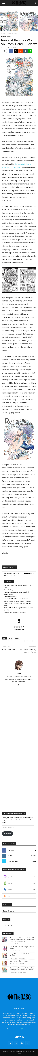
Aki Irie (10, 638)
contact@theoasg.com (23, 1029)
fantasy (17, 638)
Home (3, 33)
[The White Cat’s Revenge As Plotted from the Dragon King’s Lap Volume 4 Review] (4, 972)
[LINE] (30, 51)
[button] (3, 3)
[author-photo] (19, 670)
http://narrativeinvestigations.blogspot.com (19, 676)
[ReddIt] (20, 51)
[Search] (35, 3)
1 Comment (21, 951)
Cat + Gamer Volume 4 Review (19, 961)
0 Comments (23, 944)
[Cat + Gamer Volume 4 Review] (4, 965)
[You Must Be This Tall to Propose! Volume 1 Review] (4, 951)
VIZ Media (29, 641)
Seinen (22, 641)
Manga (16, 33)
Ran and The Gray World (10, 641)
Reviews (9, 33)
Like (34, 850)
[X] (16, 51)
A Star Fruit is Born (8, 650)
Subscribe (7, 834)
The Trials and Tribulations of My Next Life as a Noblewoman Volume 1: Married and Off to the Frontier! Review (22, 939)
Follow (33, 856)
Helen (5, 48)
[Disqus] (19, 722)
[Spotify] (22, 1043)
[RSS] (16, 1043)
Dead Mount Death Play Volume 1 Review (28, 651)
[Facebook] (11, 51)
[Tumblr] (25, 51)
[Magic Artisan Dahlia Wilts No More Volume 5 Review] (4, 958)
